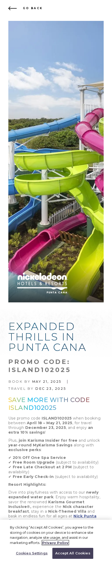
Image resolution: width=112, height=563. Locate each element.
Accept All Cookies (72, 553)
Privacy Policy (55, 543)
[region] (56, 541)
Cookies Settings (32, 553)
